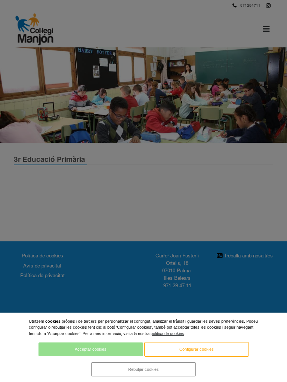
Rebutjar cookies (143, 369)
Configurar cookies (196, 349)
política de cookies (167, 333)
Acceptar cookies (91, 349)
